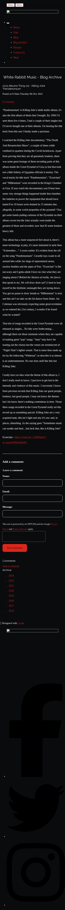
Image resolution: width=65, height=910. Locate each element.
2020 (11, 590)
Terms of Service (20, 529)
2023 (11, 580)
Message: (7, 507)
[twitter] (36, 836)
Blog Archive (20, 42)
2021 (11, 585)
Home (16, 27)
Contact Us (19, 52)
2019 (11, 595)
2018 (11, 600)
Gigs (15, 32)
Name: (6, 476)
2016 (11, 610)
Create (21, 623)
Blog (15, 37)
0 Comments (8, 102)
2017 (11, 605)
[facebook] (36, 776)
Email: (6, 491)
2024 (11, 575)
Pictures (17, 47)
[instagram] (36, 905)
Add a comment (10, 566)
